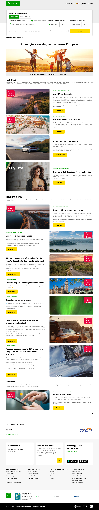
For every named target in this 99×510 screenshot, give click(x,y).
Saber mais (59, 182)
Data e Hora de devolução (77, 20)
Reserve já (59, 131)
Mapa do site (19, 506)
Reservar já (59, 110)
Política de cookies (40, 506)
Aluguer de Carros (11, 37)
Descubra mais (60, 154)
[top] (92, 414)
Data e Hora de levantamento (56, 20)
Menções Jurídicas (29, 506)
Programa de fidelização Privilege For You (43, 74)
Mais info (58, 407)
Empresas (63, 74)
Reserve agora (12, 274)
